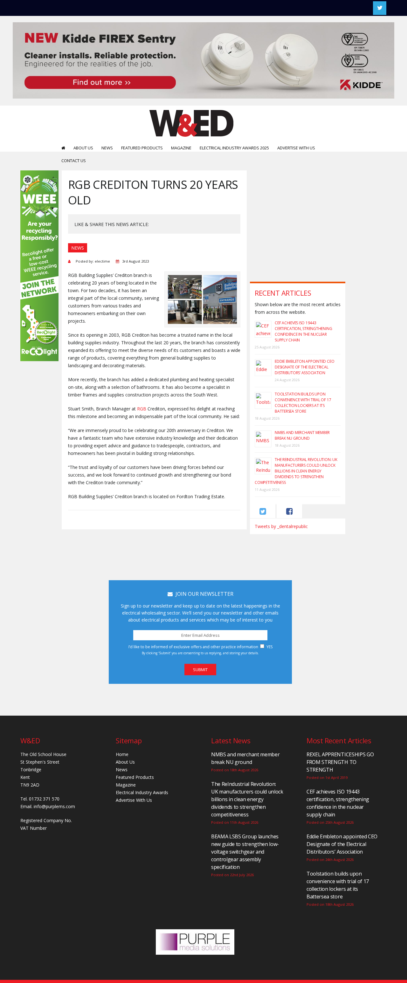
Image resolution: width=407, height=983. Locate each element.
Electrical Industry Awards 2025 (234, 148)
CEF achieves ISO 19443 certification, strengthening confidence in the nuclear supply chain (303, 331)
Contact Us (73, 160)
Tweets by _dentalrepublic (281, 526)
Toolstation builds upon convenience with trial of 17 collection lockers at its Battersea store (303, 402)
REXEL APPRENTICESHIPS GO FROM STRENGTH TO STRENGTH (340, 762)
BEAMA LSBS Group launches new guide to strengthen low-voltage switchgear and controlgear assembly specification (245, 851)
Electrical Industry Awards (142, 792)
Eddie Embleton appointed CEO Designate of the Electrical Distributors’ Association (304, 367)
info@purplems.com (54, 806)
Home (122, 754)
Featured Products (142, 148)
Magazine (181, 148)
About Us (83, 148)
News (107, 148)
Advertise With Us (296, 148)
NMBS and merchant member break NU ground (302, 435)
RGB (141, 409)
